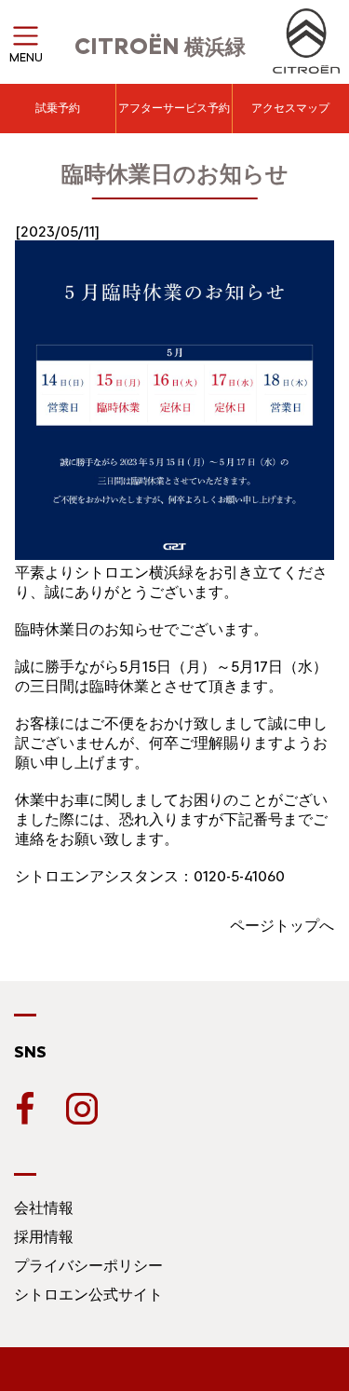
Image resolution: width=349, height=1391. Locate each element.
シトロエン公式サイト (88, 1294)
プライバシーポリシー (88, 1266)
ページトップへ (282, 925)
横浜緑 (160, 47)
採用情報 (44, 1237)
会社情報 (44, 1208)
